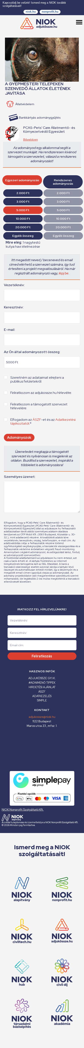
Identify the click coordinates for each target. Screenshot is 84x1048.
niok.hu (31, 11)
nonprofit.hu (50, 11)
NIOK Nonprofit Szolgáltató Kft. (23, 809)
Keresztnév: (14, 307)
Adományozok (19, 437)
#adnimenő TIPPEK (42, 682)
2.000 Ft (23, 193)
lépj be (63, 273)
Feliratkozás (42, 656)
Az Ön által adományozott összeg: (32, 352)
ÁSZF (37, 419)
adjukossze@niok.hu (42, 717)
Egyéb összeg (22, 236)
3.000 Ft (23, 201)
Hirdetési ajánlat (42, 687)
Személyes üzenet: (20, 477)
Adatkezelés (41, 696)
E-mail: (9, 330)
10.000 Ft (23, 219)
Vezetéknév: (14, 285)
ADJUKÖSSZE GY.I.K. (42, 678)
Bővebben (30, 139)
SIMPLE (42, 700)
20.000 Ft (23, 227)
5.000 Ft (22, 210)
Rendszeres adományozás (63, 181)
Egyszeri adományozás (22, 180)
